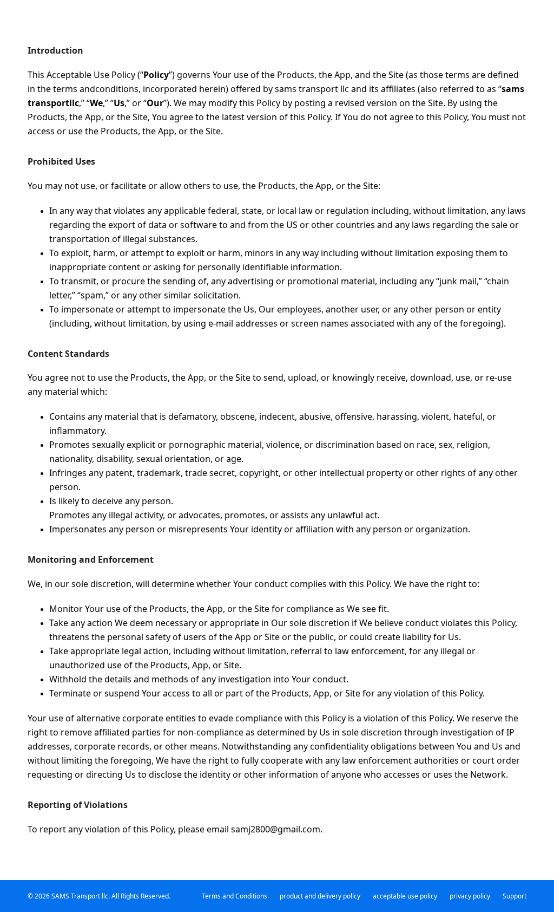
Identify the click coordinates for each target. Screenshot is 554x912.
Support (514, 896)
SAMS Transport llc (79, 896)
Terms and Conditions (234, 896)
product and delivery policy (320, 896)
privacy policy (470, 896)
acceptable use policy (405, 896)
